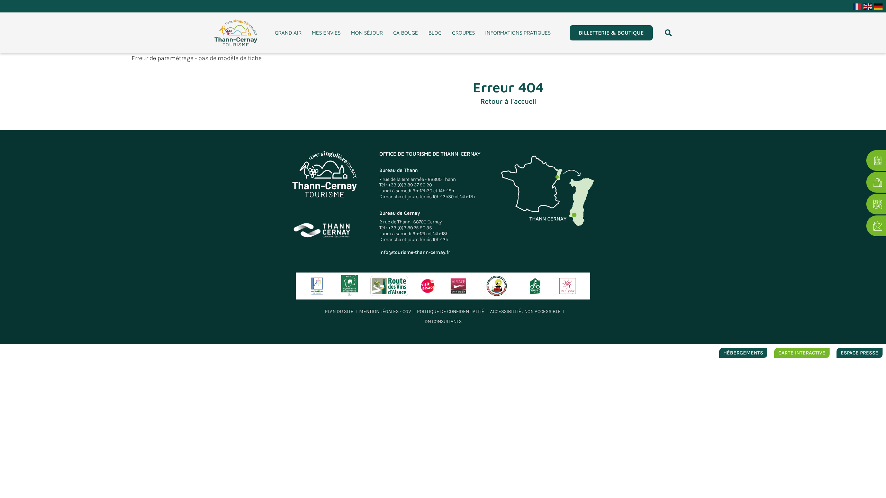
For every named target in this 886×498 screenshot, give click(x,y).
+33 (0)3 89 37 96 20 (410, 185)
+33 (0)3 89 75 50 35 (410, 228)
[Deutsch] (878, 6)
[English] (868, 6)
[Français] (857, 6)
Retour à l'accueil (508, 101)
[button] (668, 33)
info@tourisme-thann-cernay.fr (414, 252)
